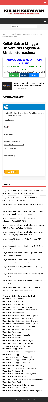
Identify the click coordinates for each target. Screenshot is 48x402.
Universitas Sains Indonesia (13, 312)
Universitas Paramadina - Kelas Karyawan (19, 340)
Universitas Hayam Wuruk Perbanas (16, 376)
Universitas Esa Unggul (11, 354)
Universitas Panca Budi (11, 382)
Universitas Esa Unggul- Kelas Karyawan (18, 360)
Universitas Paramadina (11, 332)
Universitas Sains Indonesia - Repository (18, 318)
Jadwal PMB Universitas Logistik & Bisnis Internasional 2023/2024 (29, 84)
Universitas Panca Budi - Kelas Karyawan (18, 385)
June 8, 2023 (20, 88)
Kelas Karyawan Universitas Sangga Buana (19, 351)
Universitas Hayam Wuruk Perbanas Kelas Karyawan (23, 379)
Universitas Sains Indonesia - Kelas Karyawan (20, 315)
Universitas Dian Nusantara (13, 299)
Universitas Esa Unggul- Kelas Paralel (17, 362)
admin (29, 88)
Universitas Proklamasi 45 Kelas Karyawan (19, 373)
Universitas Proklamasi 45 (12, 371)
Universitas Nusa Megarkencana (15, 387)
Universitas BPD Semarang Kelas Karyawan (19, 368)
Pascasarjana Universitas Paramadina (17, 346)
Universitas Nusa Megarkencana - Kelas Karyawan (22, 390)
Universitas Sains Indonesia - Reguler (17, 329)
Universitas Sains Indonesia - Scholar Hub (18, 326)
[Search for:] (24, 26)
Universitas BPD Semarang (13, 365)
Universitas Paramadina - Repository (17, 335)
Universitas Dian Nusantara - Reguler (17, 307)
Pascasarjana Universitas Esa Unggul (17, 357)
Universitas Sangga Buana (12, 349)
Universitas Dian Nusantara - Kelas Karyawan (20, 310)
